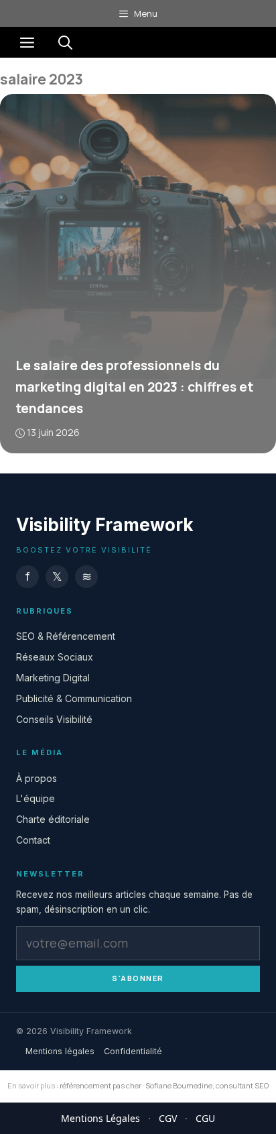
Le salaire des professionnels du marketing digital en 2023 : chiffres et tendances (134, 387)
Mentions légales (59, 1050)
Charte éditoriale (53, 819)
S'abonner (138, 978)
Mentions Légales (100, 1118)
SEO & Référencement (65, 636)
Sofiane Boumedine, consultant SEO (207, 1085)
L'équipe (35, 798)
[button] (65, 42)
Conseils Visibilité (54, 718)
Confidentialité (133, 1050)
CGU (205, 1118)
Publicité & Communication (74, 697)
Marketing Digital (53, 677)
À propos (36, 777)
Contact (33, 840)
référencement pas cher (100, 1085)
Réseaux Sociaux (54, 657)
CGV (168, 1118)
